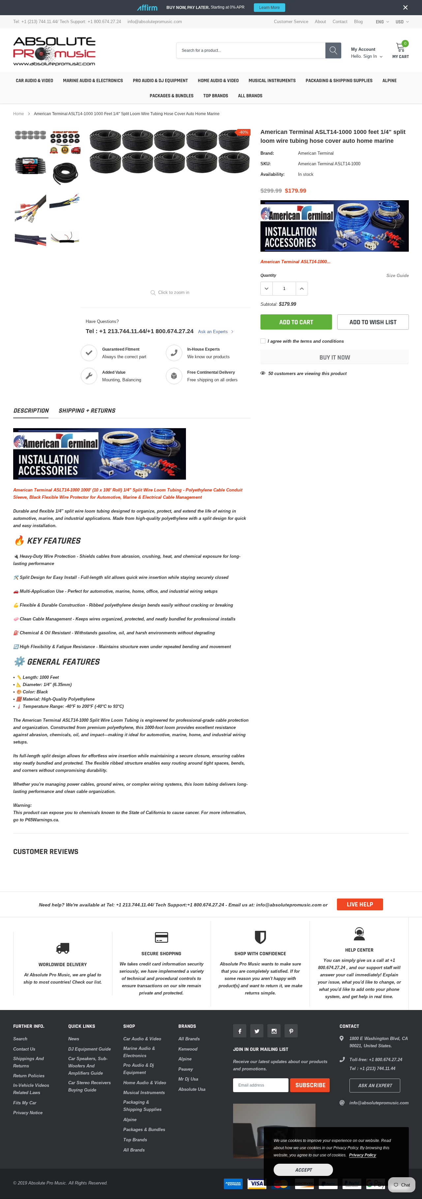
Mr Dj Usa (188, 1079)
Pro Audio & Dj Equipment (160, 81)
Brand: (267, 153)
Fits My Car (24, 1102)
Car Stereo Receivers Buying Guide (89, 1086)
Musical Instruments (272, 81)
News (73, 1038)
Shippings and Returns (28, 1062)
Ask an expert (375, 1085)
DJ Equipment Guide (89, 1049)
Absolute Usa (191, 1089)
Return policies (29, 1075)
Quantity (268, 275)
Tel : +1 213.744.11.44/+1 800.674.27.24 (140, 331)
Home (18, 113)
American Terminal (316, 153)
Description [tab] (30, 411)
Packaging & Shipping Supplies (339, 81)
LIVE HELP (360, 904)
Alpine (389, 81)
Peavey (185, 1069)
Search (20, 1038)
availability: (272, 174)
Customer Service (291, 21)
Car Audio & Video (34, 81)
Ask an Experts (213, 331)
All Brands (250, 96)
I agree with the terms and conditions (305, 341)
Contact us (24, 1049)
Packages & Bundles (172, 96)
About (320, 21)
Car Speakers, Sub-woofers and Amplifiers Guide (87, 1066)
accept (303, 1170)
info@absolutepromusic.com (155, 21)
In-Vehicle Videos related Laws (31, 1089)
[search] (333, 51)
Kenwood (187, 1049)
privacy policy (362, 1154)
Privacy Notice (28, 1112)
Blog (358, 21)
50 (270, 373)
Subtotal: (269, 304)
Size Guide (397, 275)
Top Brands (215, 96)
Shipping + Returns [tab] (86, 411)
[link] (30, 135)
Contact (340, 21)
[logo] (54, 50)
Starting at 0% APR (223, 7)
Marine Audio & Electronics (93, 81)
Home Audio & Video (218, 81)
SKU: (265, 163)
